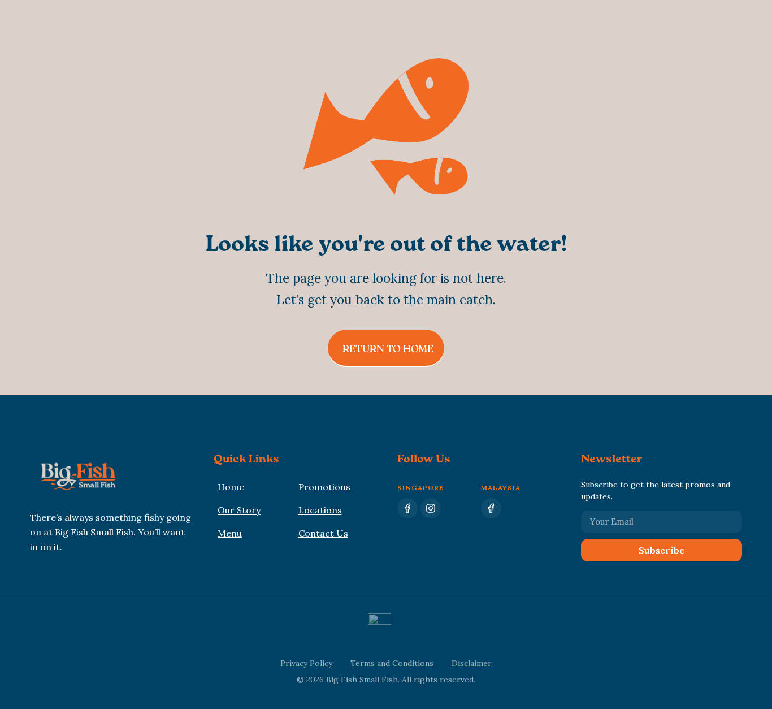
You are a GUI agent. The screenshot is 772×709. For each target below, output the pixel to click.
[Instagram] (430, 508)
